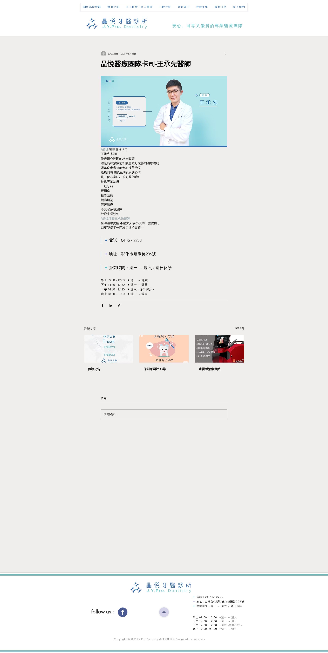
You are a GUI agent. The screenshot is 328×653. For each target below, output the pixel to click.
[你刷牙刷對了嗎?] (164, 349)
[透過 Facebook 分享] (102, 305)
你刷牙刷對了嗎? (155, 369)
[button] (113, 7)
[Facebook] (122, 611)
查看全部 (239, 328)
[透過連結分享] (119, 305)
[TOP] (164, 612)
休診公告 (94, 369)
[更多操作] (225, 54)
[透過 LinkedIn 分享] (110, 305)
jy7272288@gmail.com (204, 592)
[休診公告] (108, 349)
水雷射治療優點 (209, 369)
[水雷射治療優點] (219, 349)
